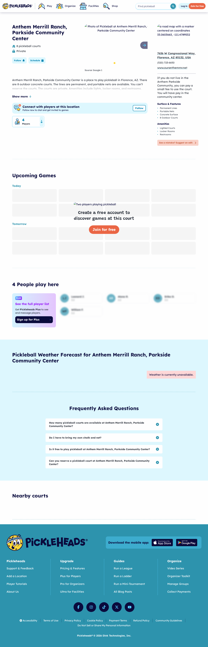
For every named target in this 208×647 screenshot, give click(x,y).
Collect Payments (179, 591)
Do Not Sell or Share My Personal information (104, 625)
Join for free (104, 229)
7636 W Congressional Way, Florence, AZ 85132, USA (176, 55)
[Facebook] (78, 607)
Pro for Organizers (72, 584)
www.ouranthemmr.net (172, 67)
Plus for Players (70, 576)
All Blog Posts (123, 591)
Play (49, 5)
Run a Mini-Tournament (129, 584)
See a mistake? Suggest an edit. (176, 142)
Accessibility (30, 620)
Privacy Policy (73, 620)
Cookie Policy (95, 620)
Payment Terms (118, 620)
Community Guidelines (169, 620)
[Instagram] (91, 607)
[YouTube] (129, 607)
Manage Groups (178, 584)
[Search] (173, 6)
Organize (70, 5)
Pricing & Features (72, 568)
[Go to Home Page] (17, 6)
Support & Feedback (20, 568)
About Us (13, 591)
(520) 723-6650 (166, 62)
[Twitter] (117, 607)
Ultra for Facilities (72, 591)
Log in (184, 6)
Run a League (123, 568)
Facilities (93, 5)
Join (197, 6)
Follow (139, 108)
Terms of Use (50, 620)
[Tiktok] (104, 607)
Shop (115, 5)
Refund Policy (141, 620)
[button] (19, 60)
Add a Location (17, 576)
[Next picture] (145, 45)
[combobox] (153, 6)
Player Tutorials (17, 584)
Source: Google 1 (93, 70)
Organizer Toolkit (178, 576)
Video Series (175, 568)
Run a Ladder (123, 576)
